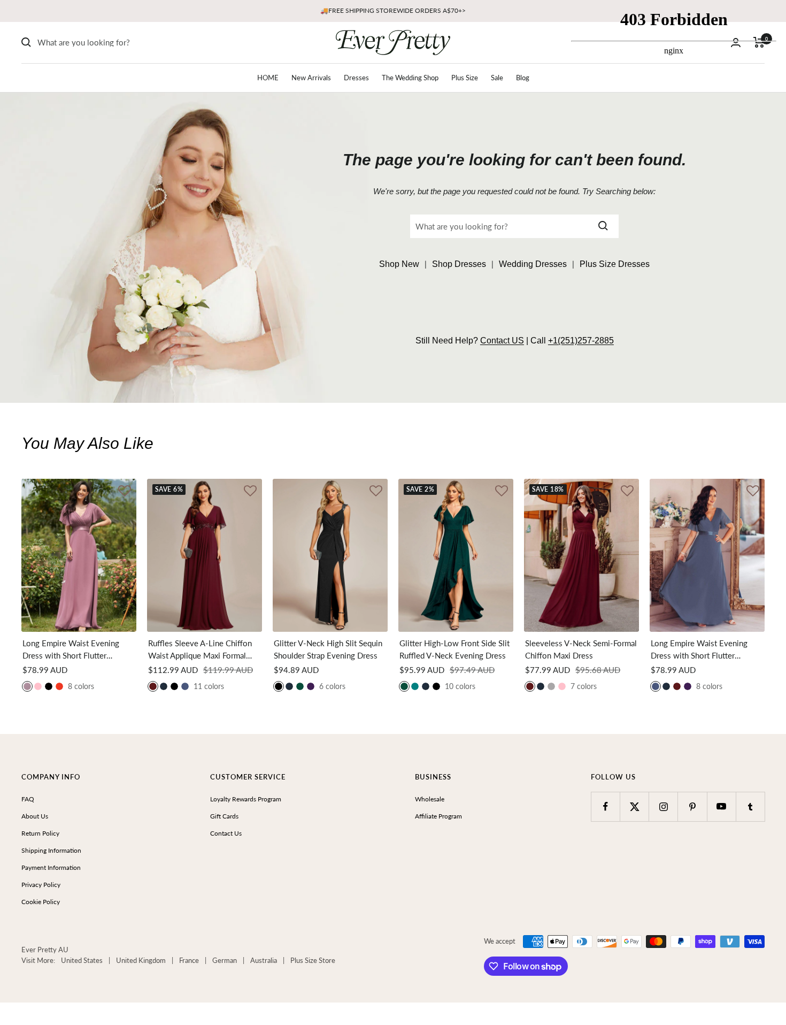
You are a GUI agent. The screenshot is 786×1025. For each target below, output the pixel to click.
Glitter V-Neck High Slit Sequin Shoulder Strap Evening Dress (328, 649)
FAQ (27, 799)
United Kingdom (141, 960)
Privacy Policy (40, 885)
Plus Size (464, 77)
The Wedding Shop (410, 77)
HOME (268, 77)
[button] (124, 492)
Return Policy (40, 833)
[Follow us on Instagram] (663, 806)
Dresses (356, 77)
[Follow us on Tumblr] (750, 806)
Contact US (502, 340)
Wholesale (429, 799)
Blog (522, 77)
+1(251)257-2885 (581, 340)
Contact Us (226, 833)
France (189, 960)
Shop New (399, 264)
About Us (34, 816)
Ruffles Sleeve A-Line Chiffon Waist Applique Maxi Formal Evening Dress (200, 649)
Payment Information (51, 867)
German (224, 960)
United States (82, 960)
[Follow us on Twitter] (634, 806)
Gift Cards (224, 816)
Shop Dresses (459, 264)
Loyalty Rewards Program (245, 799)
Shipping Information (51, 850)
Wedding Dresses (533, 264)
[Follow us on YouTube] (721, 806)
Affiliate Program (438, 816)
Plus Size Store (312, 960)
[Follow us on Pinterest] (692, 806)
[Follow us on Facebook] (605, 806)
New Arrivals (311, 77)
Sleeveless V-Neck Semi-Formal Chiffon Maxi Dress (581, 649)
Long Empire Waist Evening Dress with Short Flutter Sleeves (70, 649)
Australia (263, 960)
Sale (497, 77)
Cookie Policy (40, 902)
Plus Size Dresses (615, 264)
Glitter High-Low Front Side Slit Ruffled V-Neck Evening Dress (454, 649)
